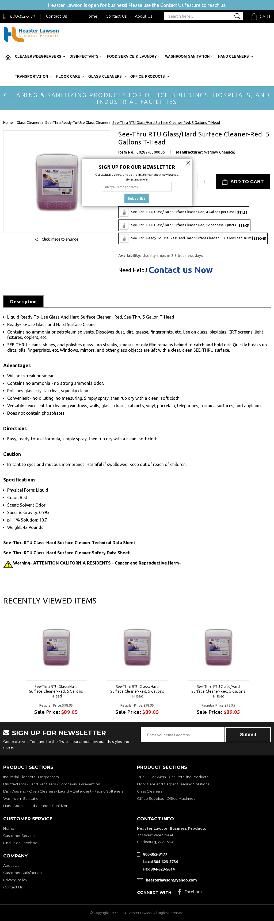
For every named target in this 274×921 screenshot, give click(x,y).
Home (91, 16)
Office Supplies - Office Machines (166, 798)
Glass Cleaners (105, 77)
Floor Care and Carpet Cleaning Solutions (173, 784)
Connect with (154, 892)
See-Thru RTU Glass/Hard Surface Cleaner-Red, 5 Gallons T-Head (56, 691)
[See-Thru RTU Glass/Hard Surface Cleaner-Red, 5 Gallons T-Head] (56, 223)
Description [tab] (23, 301)
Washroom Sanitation (187, 56)
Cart (265, 16)
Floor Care (68, 77)
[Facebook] (190, 893)
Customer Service (19, 835)
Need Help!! (132, 270)
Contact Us (56, 16)
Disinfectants (84, 56)
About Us (143, 16)
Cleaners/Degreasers (38, 56)
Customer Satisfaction (22, 873)
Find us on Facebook (21, 843)
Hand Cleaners (233, 56)
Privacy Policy (15, 880)
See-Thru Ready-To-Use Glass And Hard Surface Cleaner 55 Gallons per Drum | (198, 238)
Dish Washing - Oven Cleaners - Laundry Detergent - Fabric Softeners (63, 791)
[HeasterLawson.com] (31, 41)
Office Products (147, 77)
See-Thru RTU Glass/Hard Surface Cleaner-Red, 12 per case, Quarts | (190, 225)
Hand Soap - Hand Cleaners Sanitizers (36, 806)
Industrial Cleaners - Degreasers (31, 777)
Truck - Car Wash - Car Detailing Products (172, 777)
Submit (248, 734)
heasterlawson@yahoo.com (171, 880)
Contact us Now (181, 269)
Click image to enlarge (60, 239)
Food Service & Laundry (132, 56)
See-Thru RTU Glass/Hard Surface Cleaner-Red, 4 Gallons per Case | (189, 212)
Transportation (31, 77)
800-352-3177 (22, 16)
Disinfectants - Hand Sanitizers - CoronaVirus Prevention (51, 784)
